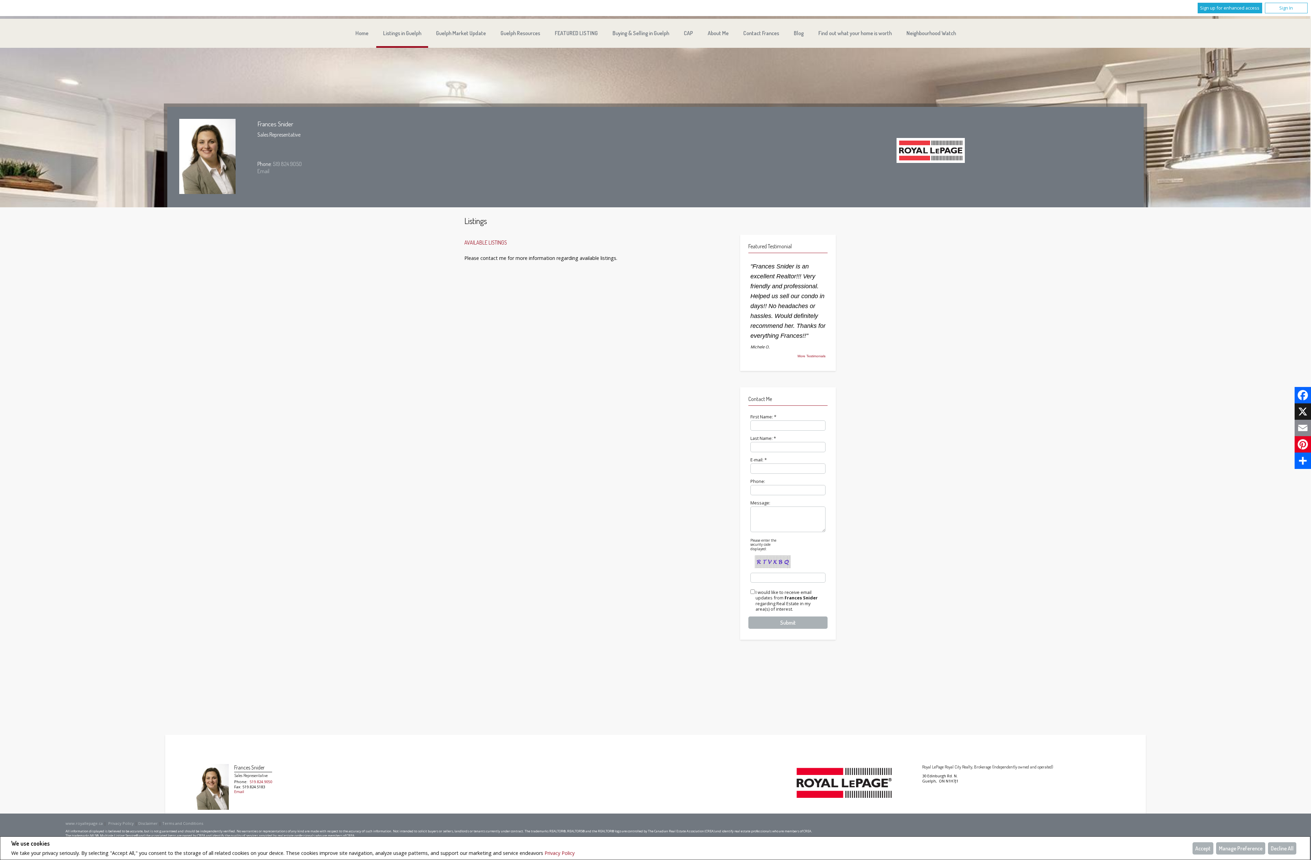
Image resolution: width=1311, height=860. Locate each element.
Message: (760, 503)
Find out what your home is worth (855, 33)
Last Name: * (763, 438)
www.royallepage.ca (84, 823)
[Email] (1303, 428)
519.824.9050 (287, 164)
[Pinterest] (1303, 444)
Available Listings (485, 242)
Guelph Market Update (461, 33)
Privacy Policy (560, 853)
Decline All (1282, 848)
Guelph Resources (520, 33)
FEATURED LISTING (576, 33)
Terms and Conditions (182, 823)
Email (263, 171)
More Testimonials (811, 356)
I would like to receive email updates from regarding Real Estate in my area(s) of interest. (787, 600)
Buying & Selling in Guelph (640, 33)
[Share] (1303, 461)
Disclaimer (148, 823)
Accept (1203, 848)
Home (361, 33)
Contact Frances (761, 33)
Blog (799, 33)
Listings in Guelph (402, 33)
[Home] (931, 151)
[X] (1303, 411)
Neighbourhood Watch (931, 33)
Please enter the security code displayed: (763, 544)
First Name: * (763, 417)
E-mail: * (758, 460)
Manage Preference (1241, 848)
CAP (688, 33)
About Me (718, 33)
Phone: (757, 481)
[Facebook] (1303, 395)
